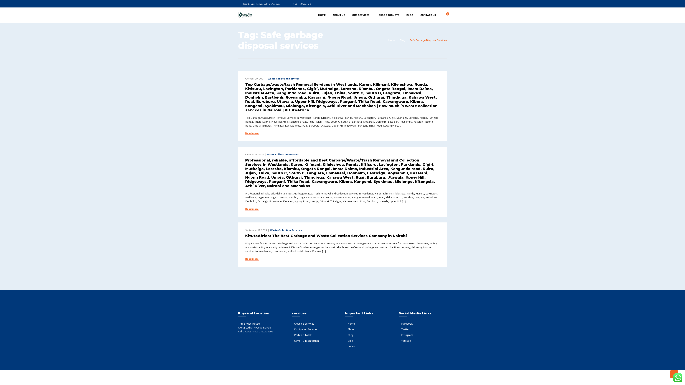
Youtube (406, 340)
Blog (409, 15)
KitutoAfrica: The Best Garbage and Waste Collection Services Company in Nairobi (326, 236)
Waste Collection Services (284, 78)
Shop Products (389, 15)
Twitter (405, 329)
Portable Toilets (303, 335)
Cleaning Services (304, 323)
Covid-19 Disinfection (306, 340)
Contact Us (428, 15)
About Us (339, 15)
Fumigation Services (305, 329)
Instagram (407, 335)
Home (322, 15)
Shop (351, 335)
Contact (352, 346)
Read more (252, 133)
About (351, 329)
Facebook (407, 323)
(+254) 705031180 (302, 3)
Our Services (360, 15)
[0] (446, 15)
